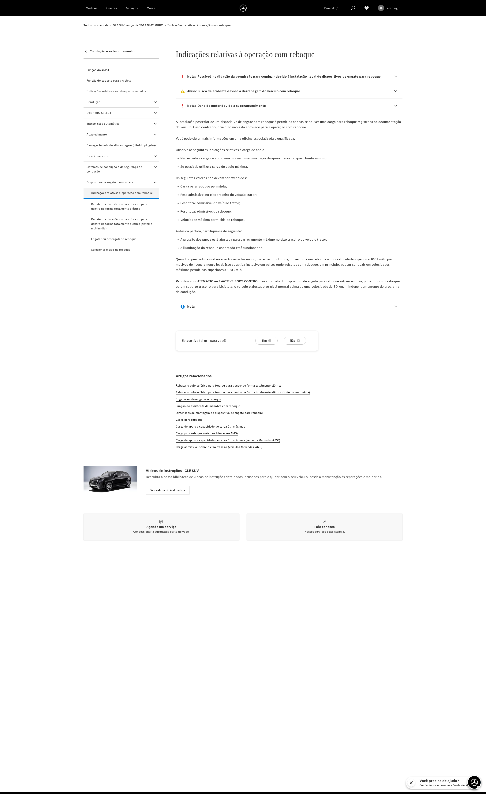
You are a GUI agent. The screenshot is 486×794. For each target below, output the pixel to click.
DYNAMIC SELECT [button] (99, 113)
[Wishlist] (367, 8)
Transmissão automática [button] (103, 124)
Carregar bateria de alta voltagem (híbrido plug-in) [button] (121, 145)
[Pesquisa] (353, 8)
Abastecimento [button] (97, 134)
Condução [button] (93, 102)
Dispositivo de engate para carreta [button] (110, 182)
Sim (264, 341)
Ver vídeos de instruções (167, 490)
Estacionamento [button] (98, 156)
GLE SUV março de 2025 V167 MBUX (138, 25)
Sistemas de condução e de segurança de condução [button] (114, 169)
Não (292, 341)
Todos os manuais (96, 25)
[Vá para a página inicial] (243, 8)
